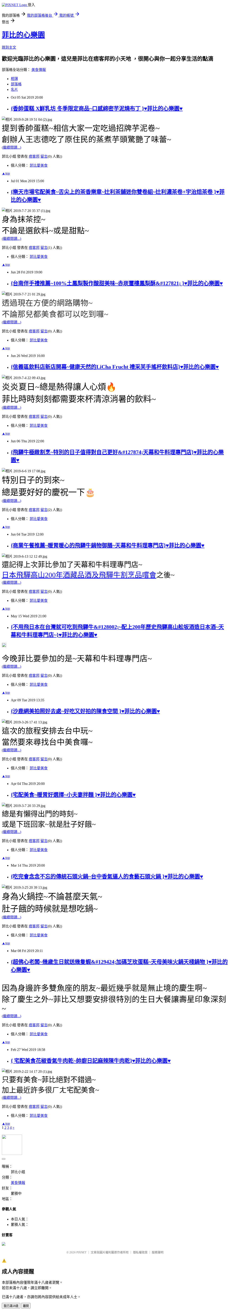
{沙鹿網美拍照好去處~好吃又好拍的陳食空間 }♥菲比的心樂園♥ (85, 711)
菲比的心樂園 (23, 35)
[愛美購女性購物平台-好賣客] (3, 1244)
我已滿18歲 (11, 1306)
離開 (26, 1306)
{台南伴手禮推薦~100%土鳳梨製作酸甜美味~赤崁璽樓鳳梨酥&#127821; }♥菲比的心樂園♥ (117, 283)
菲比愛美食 (39, 165)
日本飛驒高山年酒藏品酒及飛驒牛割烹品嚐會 (79, 575)
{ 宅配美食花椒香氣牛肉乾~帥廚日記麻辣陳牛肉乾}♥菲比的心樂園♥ (91, 1061)
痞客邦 (34, 156)
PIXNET (81, 1252)
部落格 (16, 84)
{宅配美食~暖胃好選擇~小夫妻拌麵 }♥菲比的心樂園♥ (73, 795)
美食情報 (38, 70)
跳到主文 (9, 47)
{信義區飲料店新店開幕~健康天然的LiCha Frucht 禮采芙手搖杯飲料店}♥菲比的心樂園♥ (115, 367)
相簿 (14, 79)
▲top (6, 173)
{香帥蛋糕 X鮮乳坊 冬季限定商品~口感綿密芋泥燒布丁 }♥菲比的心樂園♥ (97, 108)
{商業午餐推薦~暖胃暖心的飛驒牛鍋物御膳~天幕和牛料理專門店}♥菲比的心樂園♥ (107, 545)
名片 (14, 89)
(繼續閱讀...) (11, 147)
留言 (44, 156)
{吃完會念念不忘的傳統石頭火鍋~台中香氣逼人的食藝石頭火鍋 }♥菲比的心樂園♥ (107, 876)
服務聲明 (158, 1252)
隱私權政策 (140, 1252)
